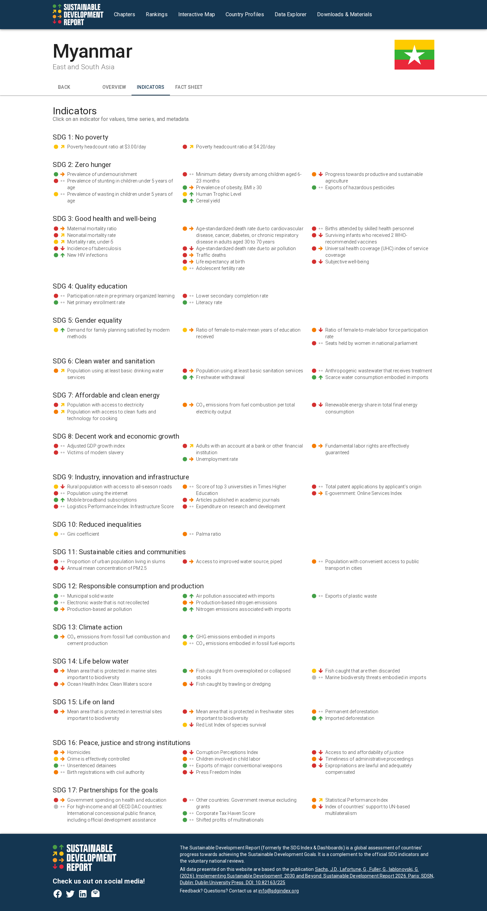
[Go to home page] (78, 14)
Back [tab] (64, 87)
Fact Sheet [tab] (189, 87)
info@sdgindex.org (278, 890)
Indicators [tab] (151, 87)
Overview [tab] (114, 87)
